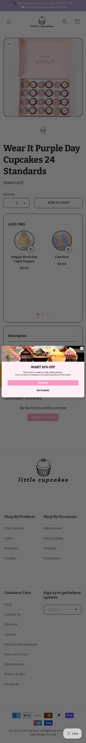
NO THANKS (43, 390)
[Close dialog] (81, 348)
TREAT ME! (43, 382)
